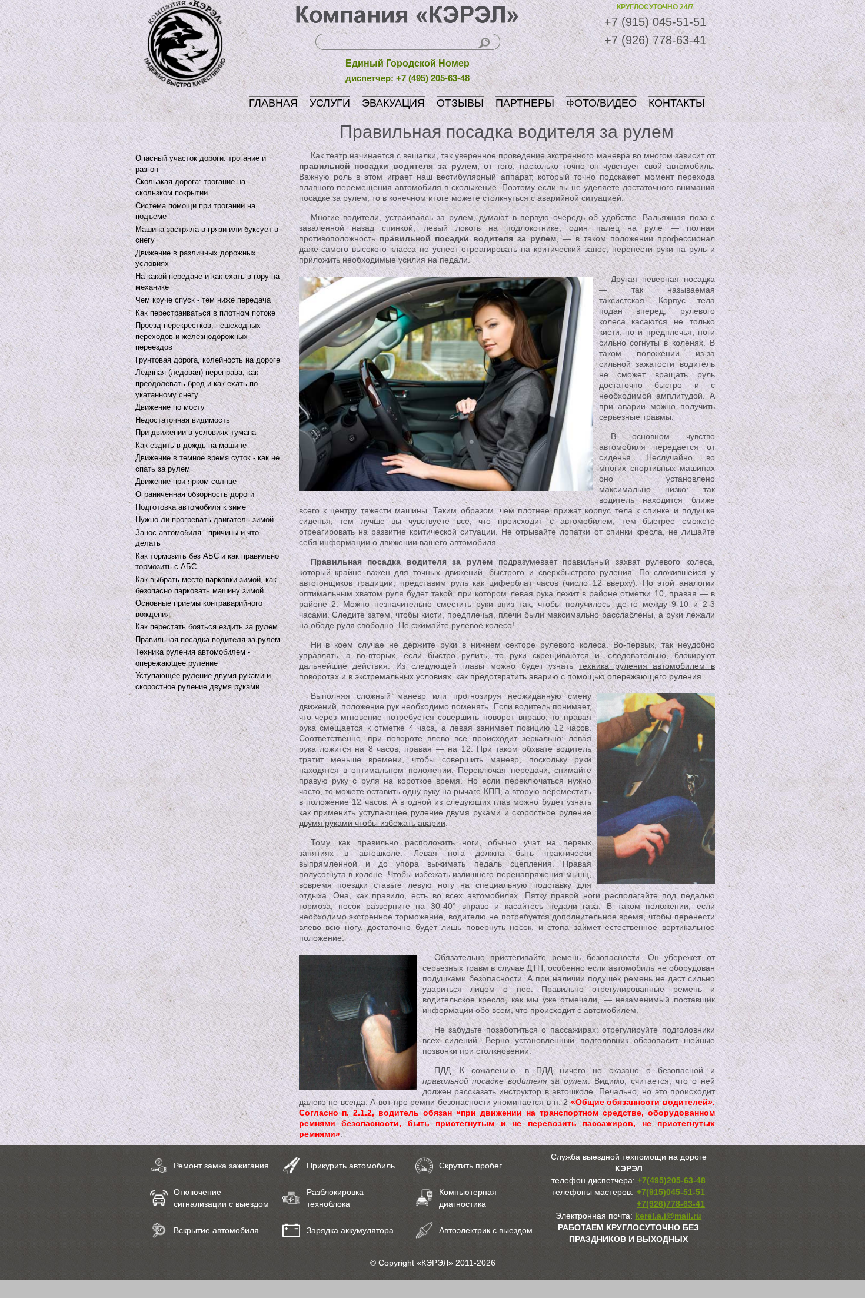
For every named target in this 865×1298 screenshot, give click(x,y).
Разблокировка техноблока (335, 1198)
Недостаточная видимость (182, 420)
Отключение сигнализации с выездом (221, 1198)
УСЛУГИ (330, 103)
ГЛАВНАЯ (273, 103)
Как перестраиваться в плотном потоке (205, 312)
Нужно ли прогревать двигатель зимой (204, 519)
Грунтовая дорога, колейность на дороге (207, 360)
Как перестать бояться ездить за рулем (206, 626)
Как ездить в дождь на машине (191, 445)
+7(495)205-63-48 (671, 1180)
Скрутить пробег (470, 1165)
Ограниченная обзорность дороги (194, 494)
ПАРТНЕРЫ (524, 103)
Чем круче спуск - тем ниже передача (203, 300)
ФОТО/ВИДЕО (601, 103)
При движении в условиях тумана (195, 432)
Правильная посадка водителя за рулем (207, 639)
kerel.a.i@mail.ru (668, 1215)
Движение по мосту (170, 407)
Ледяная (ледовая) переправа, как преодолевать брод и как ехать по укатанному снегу (196, 383)
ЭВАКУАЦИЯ (393, 103)
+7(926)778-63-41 (671, 1204)
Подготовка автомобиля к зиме (190, 507)
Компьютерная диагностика (468, 1198)
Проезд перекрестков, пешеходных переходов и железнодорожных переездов (198, 336)
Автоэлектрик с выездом (486, 1230)
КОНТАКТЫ (676, 103)
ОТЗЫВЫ (460, 103)
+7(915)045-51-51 (671, 1192)
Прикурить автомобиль (351, 1165)
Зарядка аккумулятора (350, 1230)
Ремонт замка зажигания (221, 1165)
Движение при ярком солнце (186, 481)
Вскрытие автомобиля (216, 1230)
